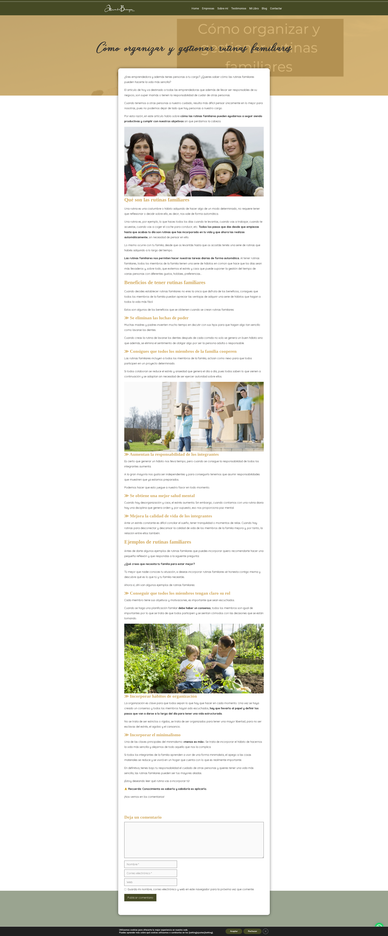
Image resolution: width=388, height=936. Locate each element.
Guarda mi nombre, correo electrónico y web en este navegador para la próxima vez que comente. (191, 889)
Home (195, 8)
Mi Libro (254, 8)
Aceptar (234, 931)
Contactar (276, 8)
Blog (264, 8)
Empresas (208, 8)
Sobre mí (222, 8)
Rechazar (252, 931)
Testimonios (238, 8)
